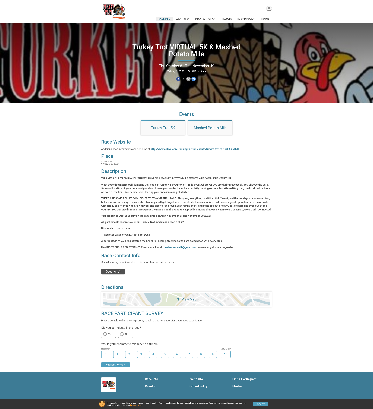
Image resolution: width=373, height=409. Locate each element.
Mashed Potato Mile (210, 128)
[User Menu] (269, 8)
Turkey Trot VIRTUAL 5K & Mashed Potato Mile (186, 50)
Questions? (113, 271)
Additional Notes (114, 364)
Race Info (164, 18)
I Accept (260, 404)
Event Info (182, 18)
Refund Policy (246, 18)
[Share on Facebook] (178, 79)
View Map (189, 299)
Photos (264, 18)
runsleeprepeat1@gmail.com (180, 247)
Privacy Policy (135, 405)
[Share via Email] (188, 79)
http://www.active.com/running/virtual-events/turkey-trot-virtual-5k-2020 (195, 149)
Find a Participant (205, 18)
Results (227, 18)
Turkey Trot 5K (163, 128)
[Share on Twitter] (183, 79)
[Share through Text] (193, 79)
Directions (200, 71)
